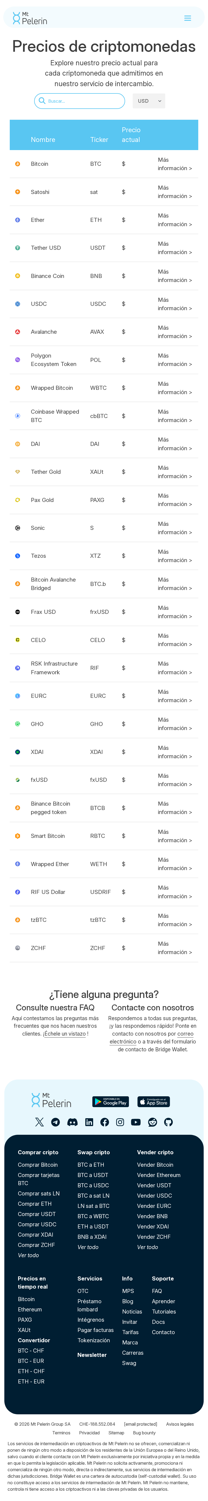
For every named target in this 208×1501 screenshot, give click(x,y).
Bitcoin (39, 163)
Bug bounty (144, 1432)
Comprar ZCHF (36, 1245)
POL (95, 359)
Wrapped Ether (50, 864)
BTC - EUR (31, 1361)
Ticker (99, 140)
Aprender (163, 1301)
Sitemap (116, 1432)
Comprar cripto (38, 1152)
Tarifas (130, 1332)
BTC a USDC (93, 1185)
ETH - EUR (31, 1381)
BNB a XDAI (91, 1237)
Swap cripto (93, 1152)
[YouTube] (136, 1124)
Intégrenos (90, 1320)
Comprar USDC (37, 1224)
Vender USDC (154, 1195)
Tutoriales (164, 1311)
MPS (128, 1291)
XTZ (95, 555)
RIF (94, 667)
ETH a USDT (93, 1226)
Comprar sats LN (39, 1193)
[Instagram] (120, 1124)
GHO (37, 724)
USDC (39, 303)
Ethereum (30, 1309)
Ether (37, 219)
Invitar (129, 1322)
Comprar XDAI (35, 1234)
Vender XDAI (153, 1226)
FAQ (157, 1291)
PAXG (97, 500)
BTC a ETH (90, 1165)
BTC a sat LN (93, 1195)
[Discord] (72, 1124)
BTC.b (98, 584)
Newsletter (92, 1355)
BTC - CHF (31, 1350)
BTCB (97, 808)
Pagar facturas (95, 1330)
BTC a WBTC (93, 1216)
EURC (39, 695)
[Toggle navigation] (187, 18)
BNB (96, 276)
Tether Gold (46, 471)
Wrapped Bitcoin (52, 387)
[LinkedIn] (89, 1124)
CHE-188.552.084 (97, 1424)
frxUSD (99, 611)
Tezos (38, 555)
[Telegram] (55, 1124)
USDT (98, 247)
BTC (95, 163)
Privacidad (89, 1432)
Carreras (133, 1353)
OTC (82, 1291)
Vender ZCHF (154, 1237)
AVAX (97, 331)
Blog (127, 1301)
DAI (35, 443)
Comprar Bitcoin (38, 1165)
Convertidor (34, 1340)
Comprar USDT (37, 1214)
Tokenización (93, 1340)
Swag (129, 1363)
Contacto (163, 1332)
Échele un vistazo (65, 1033)
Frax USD (43, 611)
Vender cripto (155, 1152)
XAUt (96, 471)
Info (127, 1278)
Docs (158, 1322)
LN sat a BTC (93, 1206)
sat (94, 192)
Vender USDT (154, 1185)
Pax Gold (42, 500)
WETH (98, 864)
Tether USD (46, 247)
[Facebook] (104, 1124)
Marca (130, 1342)
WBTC (98, 387)
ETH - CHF (31, 1371)
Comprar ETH (35, 1204)
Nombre (43, 140)
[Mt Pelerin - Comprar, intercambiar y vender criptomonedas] (30, 18)
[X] (39, 1124)
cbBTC (99, 416)
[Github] (168, 1124)
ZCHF (38, 948)
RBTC (97, 835)
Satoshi (40, 192)
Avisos (180, 1424)
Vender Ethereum (159, 1175)
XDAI (37, 751)
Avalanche (44, 331)
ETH (96, 219)
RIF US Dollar (48, 892)
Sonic (38, 527)
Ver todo (28, 1255)
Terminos (61, 1432)
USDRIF (100, 892)
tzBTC (39, 919)
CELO (38, 640)
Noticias (132, 1311)
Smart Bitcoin (48, 835)
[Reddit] (152, 1124)
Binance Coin (47, 276)
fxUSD (39, 779)
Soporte (163, 1278)
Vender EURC (154, 1206)
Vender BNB (152, 1216)
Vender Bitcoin (155, 1165)
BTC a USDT (92, 1175)
